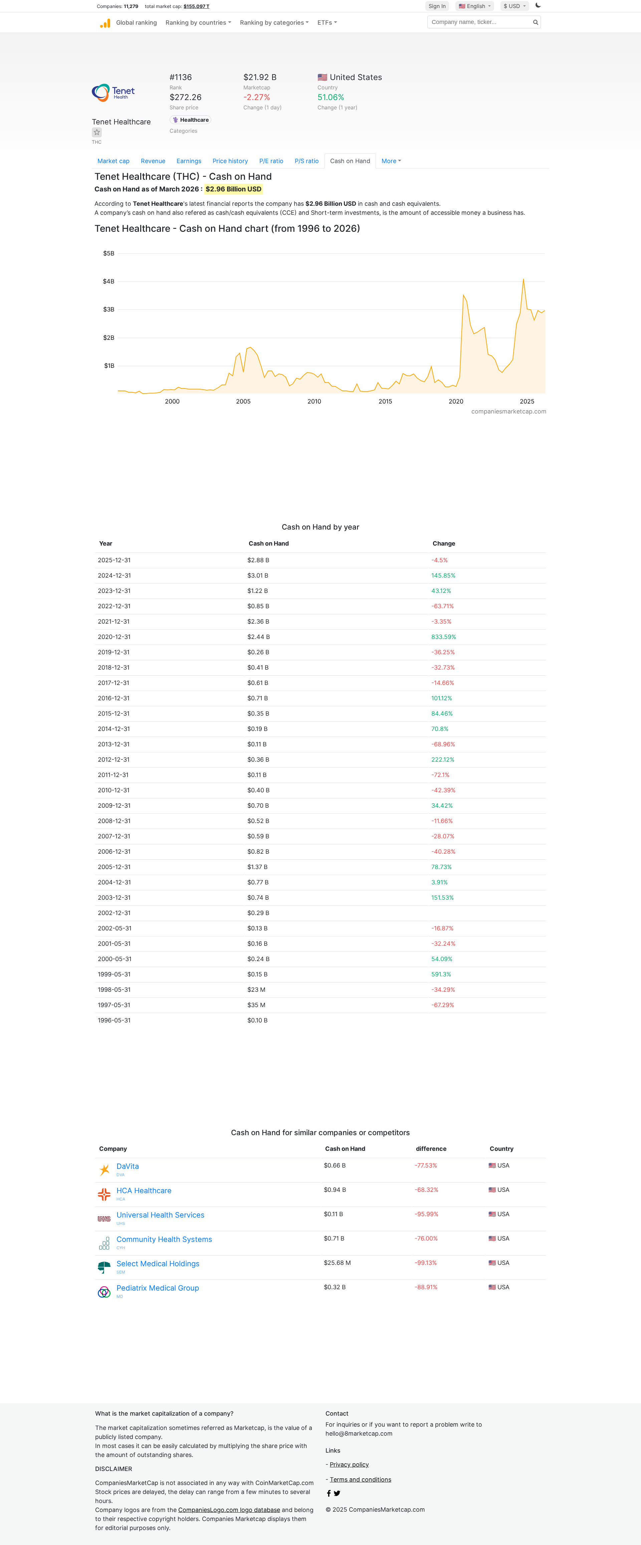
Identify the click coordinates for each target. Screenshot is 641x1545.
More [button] (389, 160)
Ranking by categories (272, 22)
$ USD (513, 6)
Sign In (437, 6)
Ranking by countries (196, 22)
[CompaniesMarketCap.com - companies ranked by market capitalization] (105, 23)
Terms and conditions (360, 1479)
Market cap (113, 160)
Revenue (153, 160)
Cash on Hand (350, 160)
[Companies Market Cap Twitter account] (337, 1494)
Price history (230, 160)
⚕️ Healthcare (190, 119)
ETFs (324, 22)
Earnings (189, 160)
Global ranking (136, 22)
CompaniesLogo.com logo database (229, 1509)
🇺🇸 (472, 6)
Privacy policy (349, 1464)
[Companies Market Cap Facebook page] (329, 1494)
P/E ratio (271, 160)
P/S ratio (307, 160)
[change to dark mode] (538, 6)
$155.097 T (196, 6)
